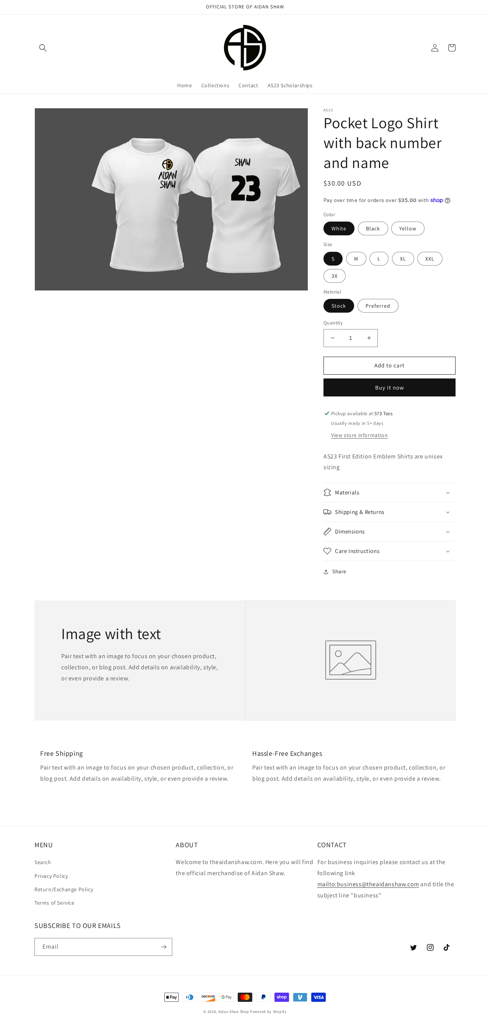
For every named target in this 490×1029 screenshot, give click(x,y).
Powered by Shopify (268, 1011)
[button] (42, 47)
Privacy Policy (51, 875)
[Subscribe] (163, 947)
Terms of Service (54, 902)
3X (335, 275)
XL (403, 258)
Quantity (333, 323)
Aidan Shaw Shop (233, 1011)
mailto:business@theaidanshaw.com (368, 884)
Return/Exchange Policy (63, 889)
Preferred (378, 305)
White (339, 228)
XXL (429, 258)
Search (42, 862)
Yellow (407, 228)
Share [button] (339, 571)
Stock (339, 305)
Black (373, 228)
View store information (359, 435)
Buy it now (389, 387)
